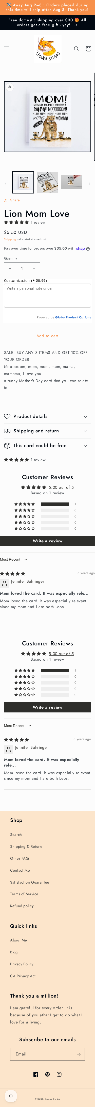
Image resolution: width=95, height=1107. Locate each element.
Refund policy (21, 906)
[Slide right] (89, 183)
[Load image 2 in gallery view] (47, 182)
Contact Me (20, 870)
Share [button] (15, 200)
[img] (12, 574)
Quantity (10, 258)
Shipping (10, 239)
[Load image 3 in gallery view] (71, 182)
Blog (14, 952)
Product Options (78, 317)
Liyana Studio (53, 1098)
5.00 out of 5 (61, 487)
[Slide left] (5, 183)
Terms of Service (24, 894)
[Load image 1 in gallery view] (23, 182)
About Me (18, 940)
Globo (60, 317)
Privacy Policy (21, 964)
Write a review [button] (48, 541)
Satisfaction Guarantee (29, 882)
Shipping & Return (26, 846)
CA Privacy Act (23, 976)
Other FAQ (19, 858)
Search (16, 834)
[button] (6, 49)
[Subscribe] (79, 1054)
